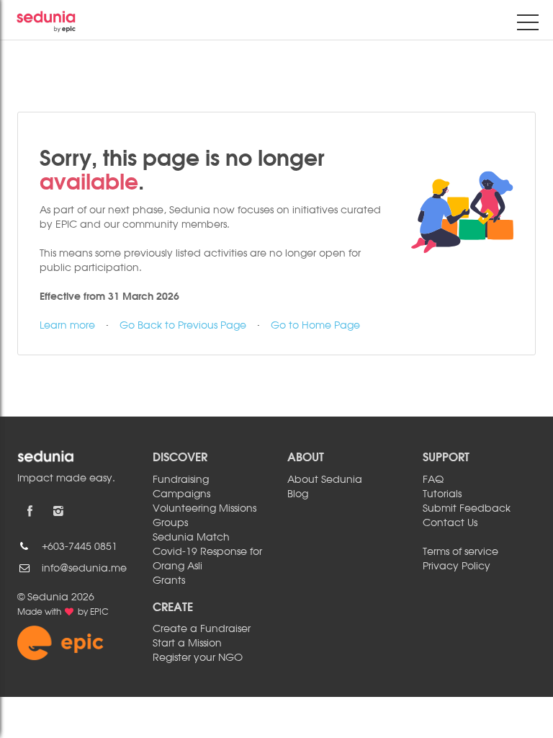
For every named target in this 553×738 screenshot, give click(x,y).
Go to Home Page (315, 326)
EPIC (99, 612)
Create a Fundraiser (202, 629)
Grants (169, 581)
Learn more (67, 326)
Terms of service (460, 552)
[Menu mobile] (528, 25)
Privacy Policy (456, 566)
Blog (297, 494)
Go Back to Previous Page (183, 326)
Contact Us (450, 523)
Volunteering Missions (204, 509)
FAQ (433, 480)
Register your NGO (198, 658)
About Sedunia (324, 480)
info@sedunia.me (84, 569)
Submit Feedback (467, 509)
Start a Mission (187, 644)
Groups (170, 523)
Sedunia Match (191, 538)
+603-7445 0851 (79, 547)
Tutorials (442, 494)
